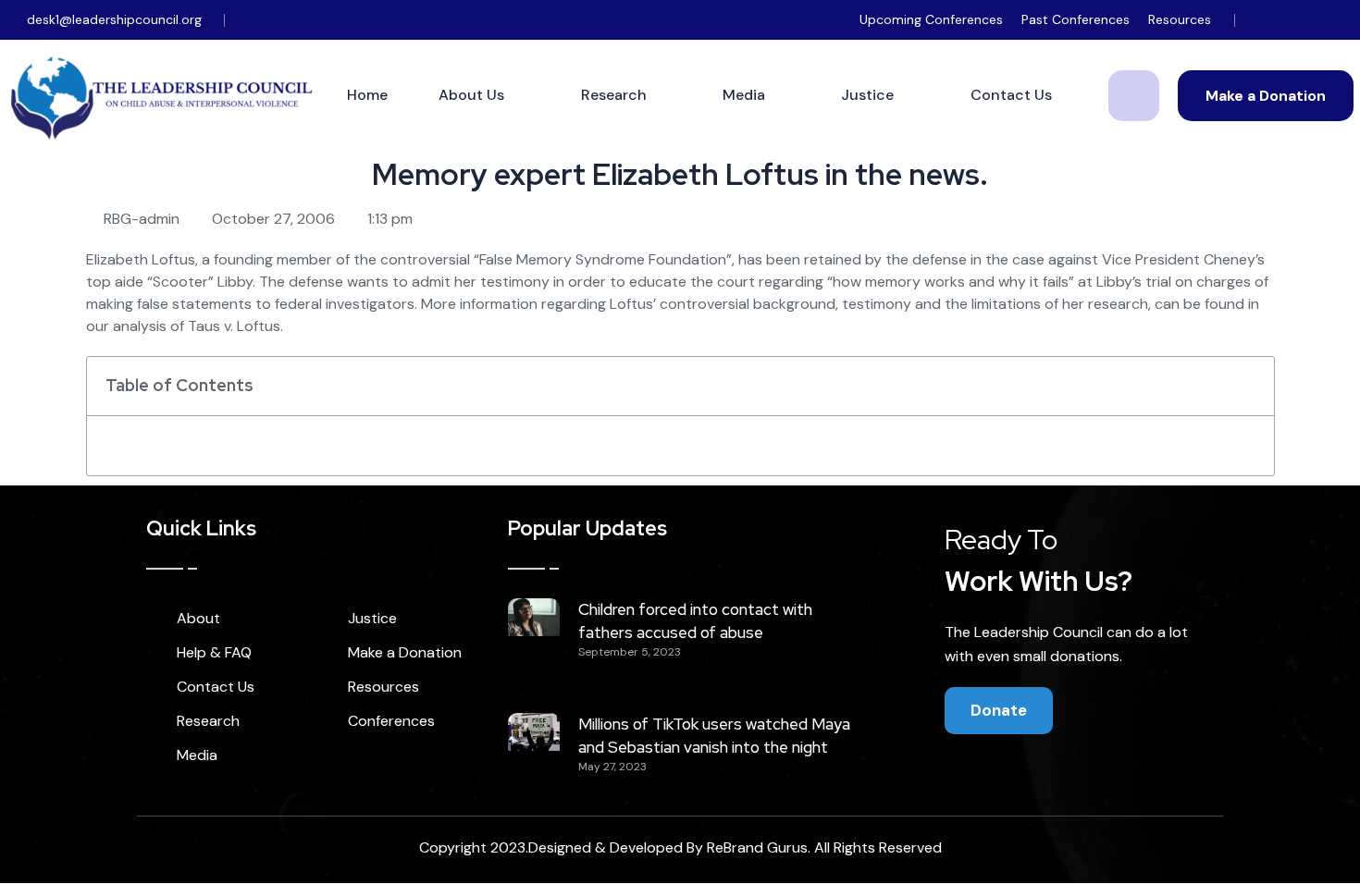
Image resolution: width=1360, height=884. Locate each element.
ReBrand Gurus (757, 847)
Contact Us (1011, 94)
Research (614, 94)
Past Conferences (1075, 19)
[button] (1249, 385)
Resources (1179, 19)
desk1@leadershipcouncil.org (114, 19)
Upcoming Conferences (931, 19)
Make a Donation (1265, 95)
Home (367, 94)
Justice (867, 94)
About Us (471, 94)
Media (744, 94)
